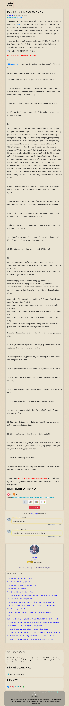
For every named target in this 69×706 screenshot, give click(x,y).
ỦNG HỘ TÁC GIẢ (34, 507)
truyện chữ (57, 699)
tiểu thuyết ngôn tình (32, 701)
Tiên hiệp (19, 17)
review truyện (29, 658)
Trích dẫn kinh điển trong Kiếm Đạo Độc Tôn (21, 585)
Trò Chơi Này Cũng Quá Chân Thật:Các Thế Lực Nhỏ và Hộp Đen (28, 629)
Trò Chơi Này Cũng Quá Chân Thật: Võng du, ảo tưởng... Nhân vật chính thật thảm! (33, 622)
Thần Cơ (19, 24)
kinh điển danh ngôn (49, 497)
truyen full (38, 699)
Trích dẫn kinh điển (12, 17)
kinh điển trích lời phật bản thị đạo (28, 497)
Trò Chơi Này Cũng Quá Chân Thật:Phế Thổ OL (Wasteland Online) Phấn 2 (30, 639)
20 (30, 502)
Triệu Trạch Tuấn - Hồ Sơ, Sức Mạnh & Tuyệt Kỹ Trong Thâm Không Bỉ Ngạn (31, 605)
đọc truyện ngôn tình (18, 701)
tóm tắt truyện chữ (40, 660)
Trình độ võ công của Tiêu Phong (17, 609)
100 (42, 502)
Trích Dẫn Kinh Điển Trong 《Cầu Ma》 (19, 582)
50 (36, 502)
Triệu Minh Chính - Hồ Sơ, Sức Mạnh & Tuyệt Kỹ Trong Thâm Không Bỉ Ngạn (31, 602)
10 (24, 502)
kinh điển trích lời (40, 497)
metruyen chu (44, 701)
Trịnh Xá (9, 615)
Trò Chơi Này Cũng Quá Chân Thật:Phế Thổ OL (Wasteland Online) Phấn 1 (30, 636)
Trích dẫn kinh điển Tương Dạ (16, 588)
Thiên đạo (11, 64)
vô (17, 64)
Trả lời (59, 524)
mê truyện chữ (29, 699)
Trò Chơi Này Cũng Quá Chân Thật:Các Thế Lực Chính (24, 626)
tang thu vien (36, 703)
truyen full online (55, 701)
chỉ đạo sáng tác (28, 660)
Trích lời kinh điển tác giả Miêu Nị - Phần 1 (20, 592)
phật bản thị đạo (16, 497)
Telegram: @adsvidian (16, 674)
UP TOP (34, 694)
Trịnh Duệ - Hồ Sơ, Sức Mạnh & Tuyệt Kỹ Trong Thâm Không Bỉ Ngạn (29, 612)
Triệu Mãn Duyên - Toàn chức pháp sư (19, 599)
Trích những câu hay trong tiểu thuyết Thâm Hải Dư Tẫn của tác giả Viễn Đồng (32, 595)
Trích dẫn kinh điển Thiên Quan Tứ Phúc (19, 578)
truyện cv (21, 699)
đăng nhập (34, 514)
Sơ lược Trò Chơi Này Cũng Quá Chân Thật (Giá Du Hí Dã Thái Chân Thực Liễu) (32, 619)
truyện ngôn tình (48, 699)
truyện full (14, 699)
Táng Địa (11, 15)
